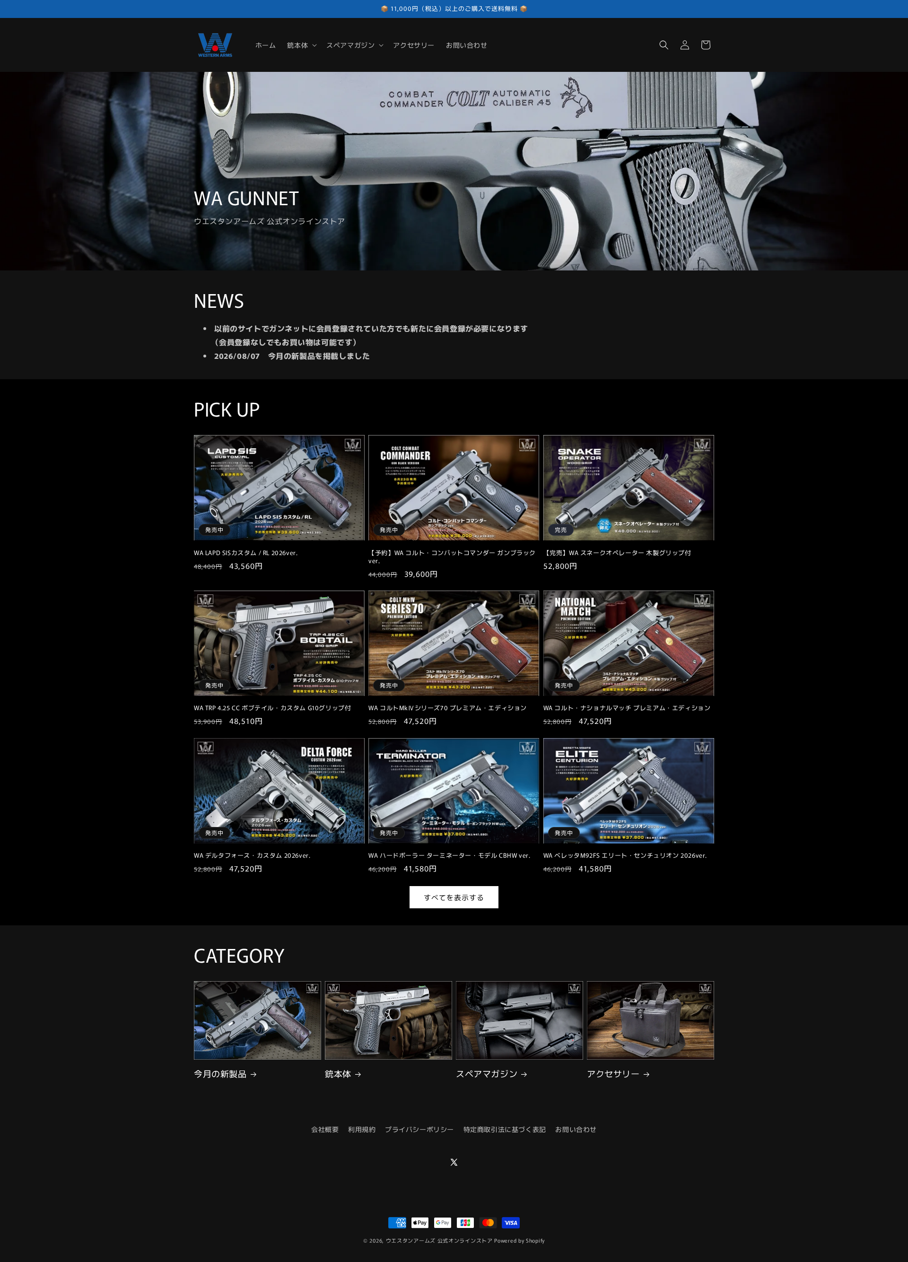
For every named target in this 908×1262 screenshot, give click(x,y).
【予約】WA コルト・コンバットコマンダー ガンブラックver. (452, 557)
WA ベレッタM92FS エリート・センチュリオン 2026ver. (625, 856)
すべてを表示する (454, 897)
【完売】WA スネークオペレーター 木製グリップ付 (617, 553)
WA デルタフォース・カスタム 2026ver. (252, 856)
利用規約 (361, 1129)
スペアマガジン (486, 1073)
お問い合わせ (576, 1129)
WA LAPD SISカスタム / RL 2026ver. (245, 553)
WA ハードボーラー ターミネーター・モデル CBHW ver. (449, 856)
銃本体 (338, 1073)
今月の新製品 (220, 1073)
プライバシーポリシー (419, 1129)
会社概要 (325, 1129)
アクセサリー (613, 1073)
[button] (301, 45)
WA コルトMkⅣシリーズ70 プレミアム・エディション (447, 708)
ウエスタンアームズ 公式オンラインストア (439, 1240)
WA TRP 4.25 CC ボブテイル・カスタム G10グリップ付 (272, 708)
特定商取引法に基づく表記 (504, 1129)
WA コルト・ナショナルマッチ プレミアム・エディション (627, 708)
